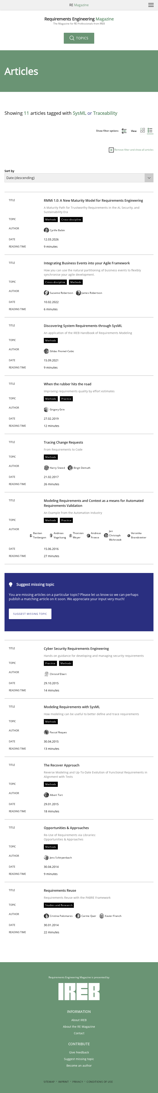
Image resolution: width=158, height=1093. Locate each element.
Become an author (79, 1065)
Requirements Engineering (79, 20)
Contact (79, 1033)
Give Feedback (79, 1052)
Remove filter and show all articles (133, 149)
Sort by (9, 171)
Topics (81, 38)
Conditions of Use (100, 1082)
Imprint (63, 1082)
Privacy (77, 1082)
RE (79, 5)
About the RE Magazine (79, 1027)
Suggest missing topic (30, 614)
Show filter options (107, 130)
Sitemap (49, 1082)
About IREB (79, 1020)
